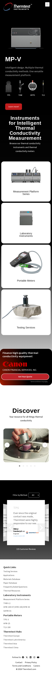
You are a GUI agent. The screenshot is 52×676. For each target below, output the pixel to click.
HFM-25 (6, 623)
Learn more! (13, 106)
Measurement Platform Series (16, 599)
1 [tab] (19, 466)
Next (44, 444)
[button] (10, 527)
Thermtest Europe (11, 636)
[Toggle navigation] (47, 4)
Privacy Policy (31, 662)
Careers (36, 665)
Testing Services (10, 571)
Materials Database (11, 579)
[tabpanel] (26, 445)
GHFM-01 (7, 611)
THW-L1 (6, 603)
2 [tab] (23, 466)
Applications (8, 575)
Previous (7, 444)
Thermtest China (10, 647)
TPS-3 (6, 619)
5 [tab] (34, 466)
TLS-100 (6, 627)
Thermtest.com (29, 669)
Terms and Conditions (21, 665)
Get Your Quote (25, 376)
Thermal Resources (11, 590)
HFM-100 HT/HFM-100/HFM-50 (16, 607)
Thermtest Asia (10, 643)
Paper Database (10, 583)
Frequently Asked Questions (15, 586)
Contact (18, 662)
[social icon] (23, 658)
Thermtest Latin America (14, 639)
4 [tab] (31, 466)
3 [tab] (27, 466)
